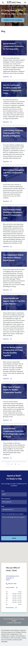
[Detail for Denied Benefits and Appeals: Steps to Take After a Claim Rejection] (14, 318)
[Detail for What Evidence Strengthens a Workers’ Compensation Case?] (14, 185)
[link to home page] (14, 2)
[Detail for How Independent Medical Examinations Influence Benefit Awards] (14, 272)
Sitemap (10, 623)
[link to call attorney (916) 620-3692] (3, 2)
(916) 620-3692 (12, 583)
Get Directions (10, 607)
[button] (25, 2)
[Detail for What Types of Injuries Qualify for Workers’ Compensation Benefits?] (14, 403)
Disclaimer (17, 623)
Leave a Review (10, 587)
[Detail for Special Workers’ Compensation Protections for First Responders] (14, 60)
